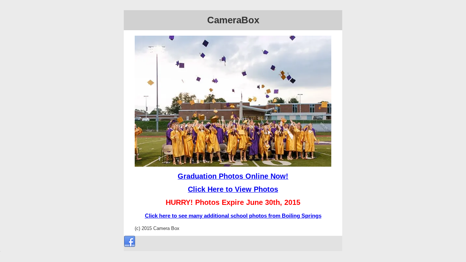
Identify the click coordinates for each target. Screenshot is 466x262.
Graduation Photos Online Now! (233, 176)
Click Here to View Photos (233, 189)
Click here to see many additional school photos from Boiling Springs (233, 216)
